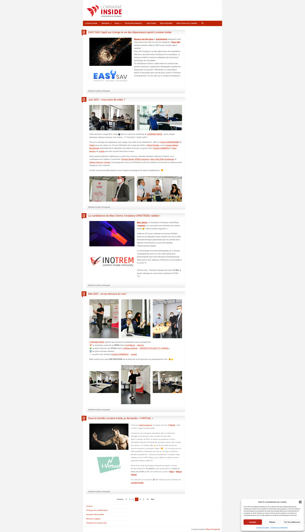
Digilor (92, 145)
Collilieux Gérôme (130, 348)
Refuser (272, 522)
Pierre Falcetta (153, 145)
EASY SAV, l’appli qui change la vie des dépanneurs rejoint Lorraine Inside (129, 32)
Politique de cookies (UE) (96, 523)
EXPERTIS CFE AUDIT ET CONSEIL (154, 348)
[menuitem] (91, 23)
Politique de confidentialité (278, 527)
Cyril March (130, 345)
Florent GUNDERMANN (169, 142)
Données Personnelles (95, 514)
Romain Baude (128, 159)
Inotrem (141, 225)
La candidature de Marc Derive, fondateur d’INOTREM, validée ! (124, 215)
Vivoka (107, 162)
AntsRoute (169, 159)
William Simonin (96, 162)
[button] (300, 502)
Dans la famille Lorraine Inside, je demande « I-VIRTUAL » (120, 418)
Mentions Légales (93, 519)
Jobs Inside (151, 23)
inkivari (140, 345)
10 (147, 499)
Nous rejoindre (166, 23)
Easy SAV (176, 42)
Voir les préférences (292, 522)
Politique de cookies (262, 527)
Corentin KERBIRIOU (161, 148)
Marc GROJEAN (157, 159)
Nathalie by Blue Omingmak (99, 91)
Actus (117, 23)
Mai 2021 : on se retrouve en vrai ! (107, 293)
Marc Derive (142, 222)
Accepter (252, 522)
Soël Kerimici (161, 39)
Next (152, 499)
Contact (89, 506)
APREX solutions (142, 159)
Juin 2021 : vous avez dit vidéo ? (106, 99)
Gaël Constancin (145, 425)
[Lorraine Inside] (104, 10)
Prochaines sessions (133, 23)
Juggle (101, 151)
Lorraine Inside (91, 23)
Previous (120, 499)
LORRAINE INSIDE (154, 134)
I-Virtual (171, 425)
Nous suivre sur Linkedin (187, 23)
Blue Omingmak (213, 529)
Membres (105, 23)
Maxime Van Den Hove (143, 39)
